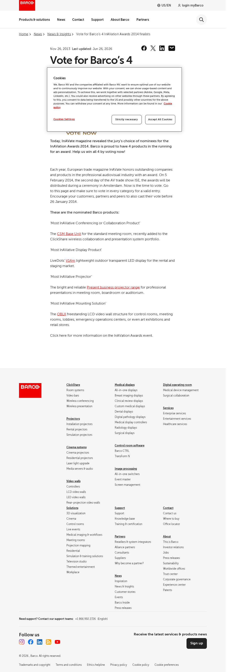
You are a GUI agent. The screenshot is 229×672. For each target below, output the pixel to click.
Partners (142, 19)
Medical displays (125, 384)
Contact (78, 19)
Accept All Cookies (160, 119)
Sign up (196, 643)
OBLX (61, 314)
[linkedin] (162, 48)
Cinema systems (76, 447)
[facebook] (144, 48)
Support (97, 19)
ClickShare (73, 384)
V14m (70, 261)
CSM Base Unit (69, 234)
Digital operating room (177, 384)
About (167, 536)
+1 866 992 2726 (91, 618)
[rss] (48, 642)
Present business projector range (113, 287)
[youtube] (57, 642)
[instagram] (21, 642)
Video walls (73, 481)
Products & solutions (34, 19)
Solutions (72, 508)
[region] (114, 99)
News (61, 19)
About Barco (120, 19)
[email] (171, 48)
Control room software (129, 445)
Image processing (126, 468)
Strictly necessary (126, 119)
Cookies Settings (64, 119)
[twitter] (153, 48)
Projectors (73, 418)
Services (168, 408)
